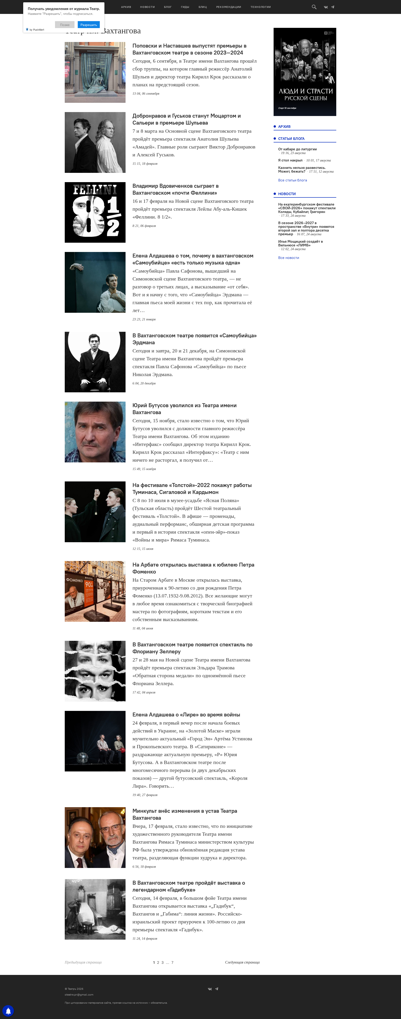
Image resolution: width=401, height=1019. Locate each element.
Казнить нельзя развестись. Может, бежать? (302, 169)
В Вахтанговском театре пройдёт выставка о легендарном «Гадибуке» (189, 886)
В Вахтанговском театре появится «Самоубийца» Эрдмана (195, 339)
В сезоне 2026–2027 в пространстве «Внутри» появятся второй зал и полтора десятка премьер (306, 228)
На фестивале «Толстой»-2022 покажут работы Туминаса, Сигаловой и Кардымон (192, 488)
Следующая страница (242, 962)
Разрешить (89, 24)
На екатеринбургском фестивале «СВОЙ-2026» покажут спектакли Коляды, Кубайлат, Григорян (307, 208)
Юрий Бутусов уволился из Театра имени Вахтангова (185, 409)
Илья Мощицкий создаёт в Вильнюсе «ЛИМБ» (300, 243)
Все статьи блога (292, 180)
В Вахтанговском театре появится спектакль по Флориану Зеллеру (192, 648)
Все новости (288, 257)
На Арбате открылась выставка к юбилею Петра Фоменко (193, 568)
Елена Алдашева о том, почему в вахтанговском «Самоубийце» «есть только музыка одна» (193, 259)
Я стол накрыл (290, 160)
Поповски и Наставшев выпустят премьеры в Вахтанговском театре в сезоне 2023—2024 (189, 49)
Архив (126, 7)
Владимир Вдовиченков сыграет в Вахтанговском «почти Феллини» (176, 189)
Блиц (203, 7)
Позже (65, 24)
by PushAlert (37, 29)
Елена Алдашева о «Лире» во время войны (186, 714)
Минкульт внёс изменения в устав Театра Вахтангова (185, 814)
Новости (147, 7)
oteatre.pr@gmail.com (79, 994)
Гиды (185, 7)
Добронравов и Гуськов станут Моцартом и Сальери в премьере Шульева (187, 119)
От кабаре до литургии (297, 149)
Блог (168, 7)
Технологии (261, 7)
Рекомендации (228, 7)
